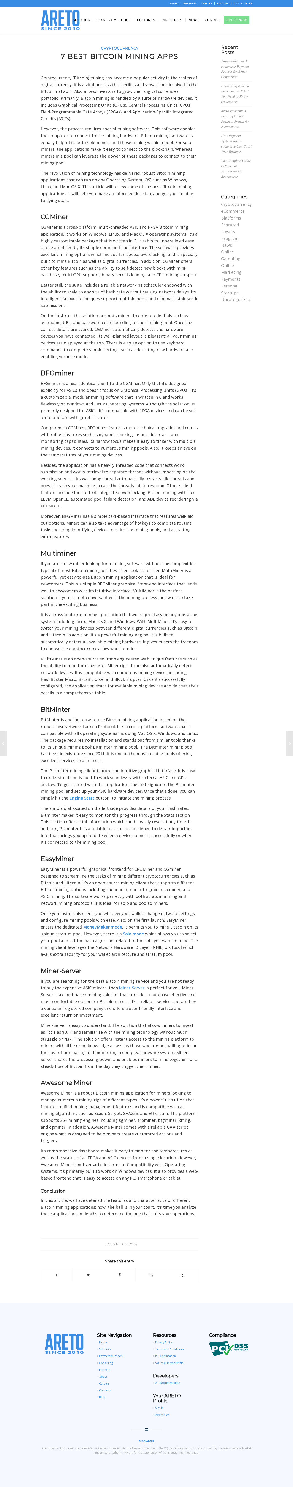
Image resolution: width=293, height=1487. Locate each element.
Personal (229, 286)
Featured (230, 225)
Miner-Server (131, 987)
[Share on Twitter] (88, 1275)
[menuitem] (174, 3)
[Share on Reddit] (182, 1275)
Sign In (159, 1408)
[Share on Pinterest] (119, 1275)
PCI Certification (165, 1356)
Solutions (105, 1349)
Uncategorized (235, 299)
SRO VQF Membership (169, 1363)
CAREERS (206, 3)
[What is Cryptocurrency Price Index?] (3, 743)
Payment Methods (110, 1356)
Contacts (105, 1390)
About (103, 1377)
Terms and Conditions (169, 1349)
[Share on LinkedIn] (151, 1275)
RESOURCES (224, 3)
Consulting (106, 1363)
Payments (231, 279)
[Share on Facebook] (56, 1275)
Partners (104, 1370)
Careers (104, 1383)
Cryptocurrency (119, 48)
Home (103, 1342)
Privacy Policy (164, 1342)
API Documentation (167, 1383)
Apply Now (162, 1415)
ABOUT (174, 3)
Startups (230, 292)
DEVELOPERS (244, 3)
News (226, 245)
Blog (102, 1397)
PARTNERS (190, 3)
